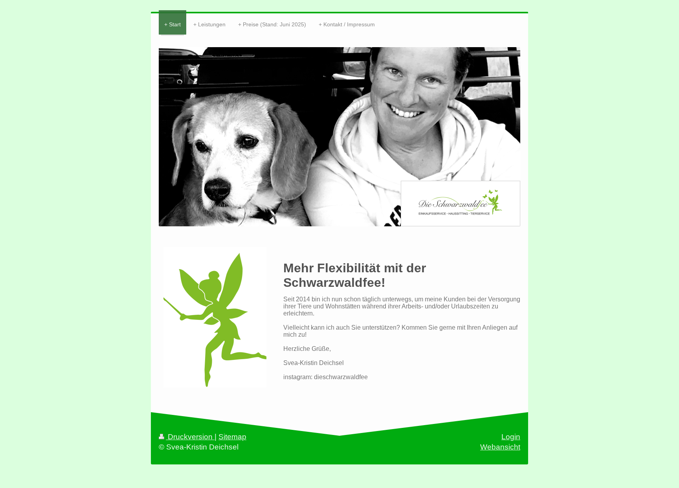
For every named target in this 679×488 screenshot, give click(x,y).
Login (510, 437)
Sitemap (232, 437)
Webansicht (500, 447)
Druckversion (190, 437)
